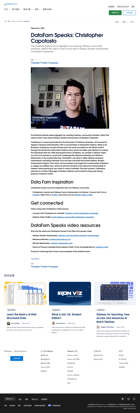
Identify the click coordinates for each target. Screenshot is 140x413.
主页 (5, 21)
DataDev (70, 367)
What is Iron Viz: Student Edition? (66, 316)
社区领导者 (71, 363)
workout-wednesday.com (62, 243)
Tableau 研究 (45, 367)
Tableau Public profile (83, 195)
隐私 (19, 405)
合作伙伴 (97, 351)
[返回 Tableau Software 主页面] (12, 3)
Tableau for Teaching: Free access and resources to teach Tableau (113, 318)
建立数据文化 (45, 359)
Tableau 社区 (72, 351)
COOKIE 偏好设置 (39, 405)
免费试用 (16, 358)
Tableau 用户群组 (73, 359)
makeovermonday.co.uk (60, 239)
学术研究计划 (71, 379)
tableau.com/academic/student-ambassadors (79, 235)
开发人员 (35, 399)
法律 (5, 405)
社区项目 (70, 371)
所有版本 (122, 367)
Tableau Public (72, 355)
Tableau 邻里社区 (73, 375)
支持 (120, 351)
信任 (20, 399)
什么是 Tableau (47, 351)
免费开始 (115, 13)
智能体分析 (44, 355)
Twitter (55, 195)
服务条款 (12, 405)
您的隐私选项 (56, 405)
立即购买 (129, 13)
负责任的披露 (28, 405)
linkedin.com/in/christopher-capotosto (81, 213)
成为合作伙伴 (98, 359)
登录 (133, 6)
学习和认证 (123, 359)
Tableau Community (17, 21)
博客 (9, 21)
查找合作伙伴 (98, 355)
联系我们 (111, 6)
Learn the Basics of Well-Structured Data (22, 316)
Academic (27, 21)
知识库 (121, 355)
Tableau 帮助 (123, 363)
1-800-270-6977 (123, 6)
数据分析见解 (45, 363)
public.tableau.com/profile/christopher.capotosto (73, 217)
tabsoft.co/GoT (102, 247)
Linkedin (36, 195)
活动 (68, 383)
